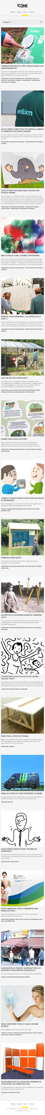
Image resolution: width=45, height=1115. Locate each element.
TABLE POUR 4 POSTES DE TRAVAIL (15, 736)
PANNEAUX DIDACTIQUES (11, 558)
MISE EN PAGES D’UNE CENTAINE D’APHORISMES (20, 256)
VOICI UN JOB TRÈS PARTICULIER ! (14, 378)
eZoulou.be (27, 1110)
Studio (19, 12)
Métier (13, 12)
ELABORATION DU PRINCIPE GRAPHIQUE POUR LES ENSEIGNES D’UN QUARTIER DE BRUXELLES (21, 969)
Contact (31, 12)
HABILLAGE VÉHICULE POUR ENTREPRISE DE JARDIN (21, 793)
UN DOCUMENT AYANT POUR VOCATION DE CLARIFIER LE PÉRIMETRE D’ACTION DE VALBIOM (22, 130)
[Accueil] (22, 8)
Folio (25, 12)
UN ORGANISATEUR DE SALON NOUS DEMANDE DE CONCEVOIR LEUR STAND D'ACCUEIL (21, 1083)
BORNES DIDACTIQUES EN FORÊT (14, 439)
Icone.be (36, 1108)
